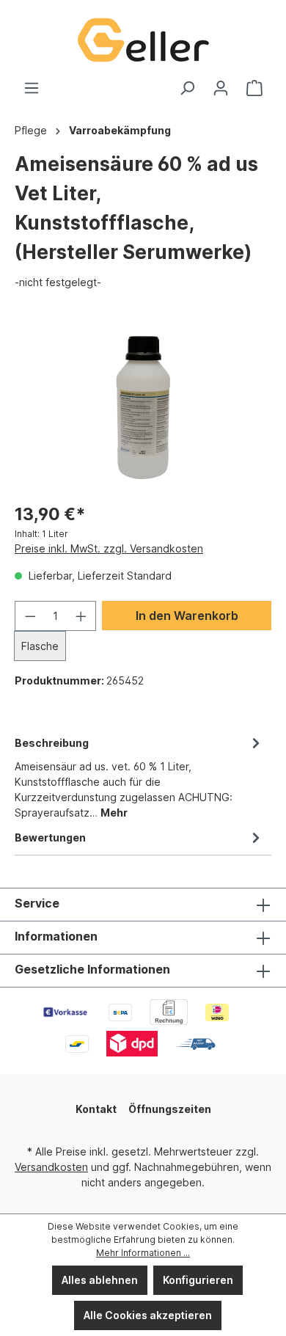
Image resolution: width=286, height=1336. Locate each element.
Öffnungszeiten (169, 1109)
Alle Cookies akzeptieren (148, 1315)
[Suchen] (187, 88)
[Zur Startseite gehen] (143, 40)
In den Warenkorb (187, 615)
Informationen (56, 936)
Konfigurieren (198, 1280)
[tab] (139, 776)
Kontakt (96, 1109)
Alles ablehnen (100, 1280)
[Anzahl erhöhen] (81, 616)
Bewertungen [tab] (50, 837)
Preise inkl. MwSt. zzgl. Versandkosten (109, 548)
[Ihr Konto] (221, 88)
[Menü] (31, 88)
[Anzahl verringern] (30, 616)
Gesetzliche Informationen (92, 969)
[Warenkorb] (254, 88)
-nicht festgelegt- (58, 282)
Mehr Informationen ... (143, 1252)
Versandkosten (51, 1167)
